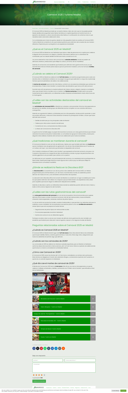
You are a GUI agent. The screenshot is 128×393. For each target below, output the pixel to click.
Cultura (59, 387)
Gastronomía (84, 387)
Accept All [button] (123, 390)
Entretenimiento (65, 387)
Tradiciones (85, 2)
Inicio (79, 2)
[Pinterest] (41, 348)
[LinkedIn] (52, 348)
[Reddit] (63, 348)
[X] (37, 348)
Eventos (72, 387)
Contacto (93, 2)
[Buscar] (68, 2)
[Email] (59, 348)
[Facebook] (34, 348)
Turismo (54, 387)
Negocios (77, 387)
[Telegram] (56, 348)
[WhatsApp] (45, 348)
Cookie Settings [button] (115, 390)
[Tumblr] (48, 348)
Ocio (89, 387)
